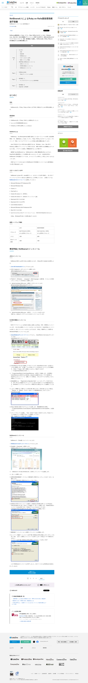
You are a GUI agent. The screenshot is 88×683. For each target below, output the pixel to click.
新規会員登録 (68, 79)
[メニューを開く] (3, 3)
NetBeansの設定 (22, 72)
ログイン (68, 82)
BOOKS (37, 2)
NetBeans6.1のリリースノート (17, 180)
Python (48, 7)
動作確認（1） (22, 78)
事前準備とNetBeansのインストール (27, 62)
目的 (21, 51)
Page (13, 73)
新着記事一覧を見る (68, 126)
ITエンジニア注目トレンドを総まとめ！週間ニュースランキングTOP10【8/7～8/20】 (68, 111)
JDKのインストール (24, 64)
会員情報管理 (44, 673)
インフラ (32, 7)
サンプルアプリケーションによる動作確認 (29, 80)
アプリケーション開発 (23, 7)
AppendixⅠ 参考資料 (23, 86)
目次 (32, 45)
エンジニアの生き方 (41, 7)
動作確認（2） (22, 84)
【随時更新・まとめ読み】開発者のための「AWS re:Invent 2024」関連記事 (29, 598)
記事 (27, 2)
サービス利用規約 (60, 673)
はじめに (21, 49)
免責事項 (49, 673)
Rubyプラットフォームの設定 (26, 74)
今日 (63, 21)
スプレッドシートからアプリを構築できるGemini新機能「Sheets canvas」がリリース (69, 43)
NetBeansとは (23, 55)
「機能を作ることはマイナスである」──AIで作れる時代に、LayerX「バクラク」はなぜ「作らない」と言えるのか (68, 105)
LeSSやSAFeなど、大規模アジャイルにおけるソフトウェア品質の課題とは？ (29, 602)
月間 (73, 21)
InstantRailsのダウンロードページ (19, 335)
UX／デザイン (62, 7)
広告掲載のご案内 (73, 641)
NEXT (41, 578)
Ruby (11, 30)
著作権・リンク (37, 673)
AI (15, 7)
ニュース (22, 2)
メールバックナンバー (69, 75)
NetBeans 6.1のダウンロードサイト (20, 443)
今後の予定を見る (69, 150)
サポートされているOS (25, 58)
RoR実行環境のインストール (26, 66)
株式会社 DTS (22, 616)
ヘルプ (32, 673)
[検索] (12, 7)
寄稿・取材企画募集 (62, 641)
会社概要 (54, 673)
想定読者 (22, 53)
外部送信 (76, 673)
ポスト (46, 30)
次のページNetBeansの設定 (32, 572)
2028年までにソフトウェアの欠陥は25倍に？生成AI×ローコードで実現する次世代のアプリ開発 (68, 117)
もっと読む (14, 604)
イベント (32, 2)
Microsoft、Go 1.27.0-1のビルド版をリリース (68, 27)
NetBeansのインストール (25, 68)
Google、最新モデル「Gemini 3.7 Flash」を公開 (69, 24)
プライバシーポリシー (69, 673)
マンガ (69, 7)
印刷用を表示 (14, 590)
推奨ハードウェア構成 (25, 60)
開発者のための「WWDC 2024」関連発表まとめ (23, 600)
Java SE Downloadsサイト (18, 266)
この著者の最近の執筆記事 (25, 621)
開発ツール (54, 7)
